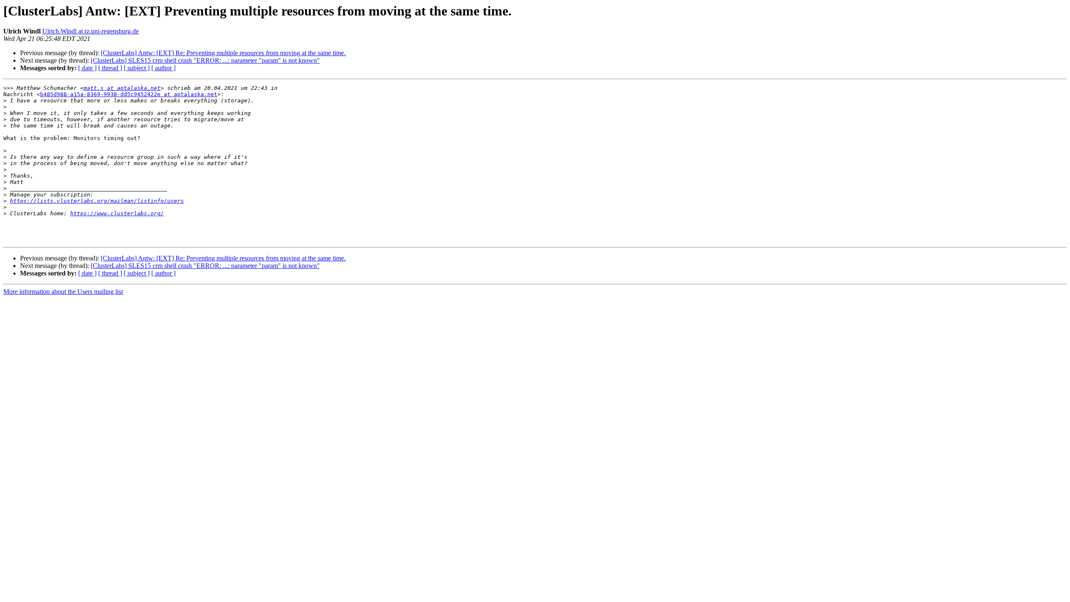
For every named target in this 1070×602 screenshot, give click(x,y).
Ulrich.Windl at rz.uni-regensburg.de (90, 31)
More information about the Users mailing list (63, 291)
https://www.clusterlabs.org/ (117, 213)
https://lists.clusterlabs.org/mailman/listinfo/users (97, 201)
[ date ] (87, 67)
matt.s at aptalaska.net (122, 88)
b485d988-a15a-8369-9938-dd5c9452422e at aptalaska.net (128, 94)
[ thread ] (110, 67)
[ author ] (163, 67)
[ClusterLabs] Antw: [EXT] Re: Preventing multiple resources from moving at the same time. (223, 52)
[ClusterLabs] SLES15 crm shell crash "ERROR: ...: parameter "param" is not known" (205, 60)
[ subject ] (137, 67)
